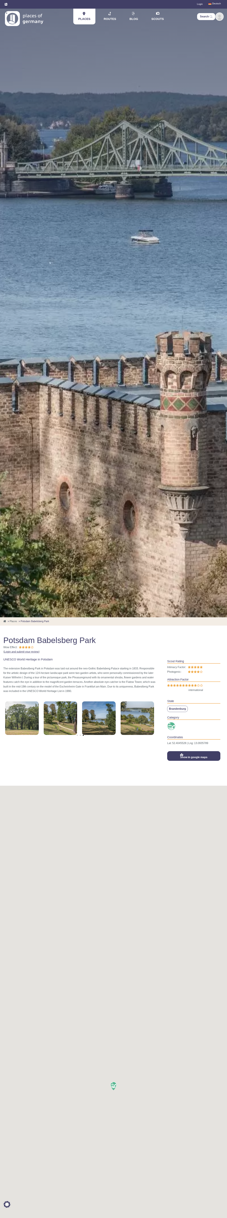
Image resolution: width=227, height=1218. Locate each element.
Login (200, 4)
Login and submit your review (21, 651)
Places (84, 19)
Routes (110, 19)
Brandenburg (177, 708)
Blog (133, 19)
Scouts (157, 19)
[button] (77, 735)
